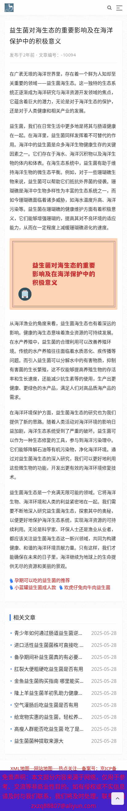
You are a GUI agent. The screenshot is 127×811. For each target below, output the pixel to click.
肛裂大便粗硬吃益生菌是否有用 (48, 669)
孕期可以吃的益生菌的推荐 (42, 580)
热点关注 (68, 768)
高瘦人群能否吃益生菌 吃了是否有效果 (50, 729)
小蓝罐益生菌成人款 (35, 587)
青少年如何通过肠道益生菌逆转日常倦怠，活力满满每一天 (50, 633)
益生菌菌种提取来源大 (38, 741)
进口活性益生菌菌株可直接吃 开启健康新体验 (50, 645)
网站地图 (43, 768)
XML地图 (19, 768)
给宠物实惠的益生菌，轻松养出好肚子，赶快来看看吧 (50, 717)
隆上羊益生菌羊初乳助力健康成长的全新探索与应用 (50, 693)
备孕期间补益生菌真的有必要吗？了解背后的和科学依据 (50, 657)
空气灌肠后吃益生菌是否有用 (46, 705)
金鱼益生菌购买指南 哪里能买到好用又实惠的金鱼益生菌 (50, 681)
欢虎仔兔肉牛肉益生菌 (87, 587)
